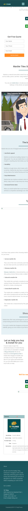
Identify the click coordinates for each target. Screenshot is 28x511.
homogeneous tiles (16, 353)
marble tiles (15, 83)
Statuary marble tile (9, 272)
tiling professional (9, 351)
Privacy (20, 507)
